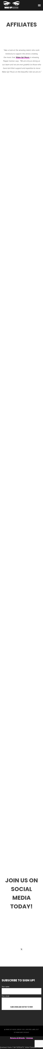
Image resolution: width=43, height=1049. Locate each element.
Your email (5, 996)
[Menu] (39, 5)
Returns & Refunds (17, 1038)
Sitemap (29, 1038)
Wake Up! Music (22, 57)
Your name (5, 986)
